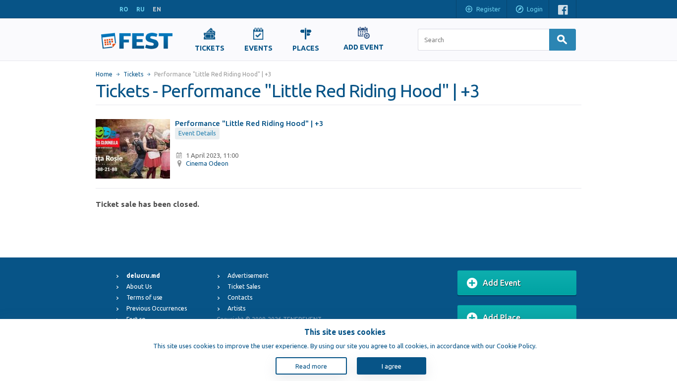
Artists (236, 308)
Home (104, 74)
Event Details (197, 132)
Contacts (239, 297)
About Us (139, 286)
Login (535, 8)
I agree (391, 366)
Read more (311, 366)
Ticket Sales (243, 286)
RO (123, 9)
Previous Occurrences (156, 308)
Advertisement (248, 275)
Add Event (502, 282)
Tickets (133, 74)
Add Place (501, 317)
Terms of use (144, 297)
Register (488, 8)
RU (140, 9)
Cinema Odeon (207, 163)
